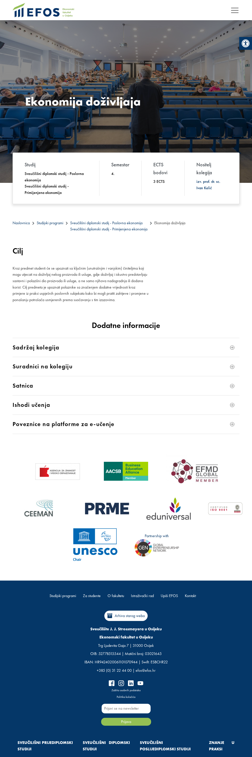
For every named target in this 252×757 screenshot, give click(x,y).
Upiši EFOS (169, 595)
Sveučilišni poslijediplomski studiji (165, 746)
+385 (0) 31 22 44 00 (114, 670)
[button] (245, 43)
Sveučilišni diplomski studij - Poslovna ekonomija (106, 222)
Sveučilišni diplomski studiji (106, 746)
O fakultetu (116, 595)
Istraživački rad (142, 595)
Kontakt (190, 595)
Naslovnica (21, 222)
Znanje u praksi (222, 746)
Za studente (92, 595)
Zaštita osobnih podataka (126, 690)
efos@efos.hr (146, 670)
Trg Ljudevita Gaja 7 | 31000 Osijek (126, 645)
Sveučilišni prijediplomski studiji (45, 746)
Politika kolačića (126, 697)
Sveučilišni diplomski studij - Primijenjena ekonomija (108, 229)
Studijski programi (50, 222)
